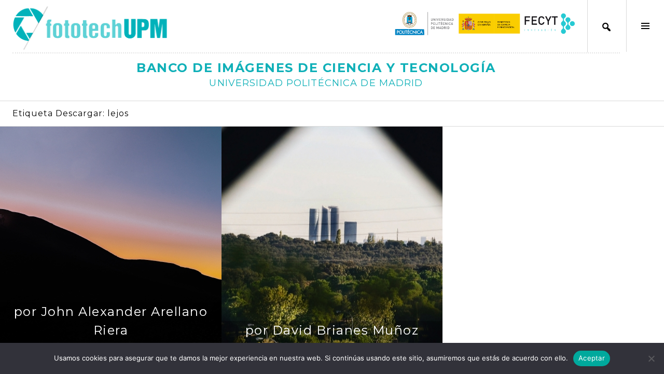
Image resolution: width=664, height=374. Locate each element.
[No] (651, 358)
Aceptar (591, 358)
